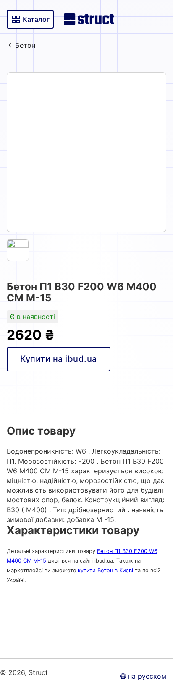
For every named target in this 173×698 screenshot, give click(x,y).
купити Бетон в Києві (105, 570)
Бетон (25, 45)
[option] (86, 152)
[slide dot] (18, 250)
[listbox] (86, 152)
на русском (147, 676)
